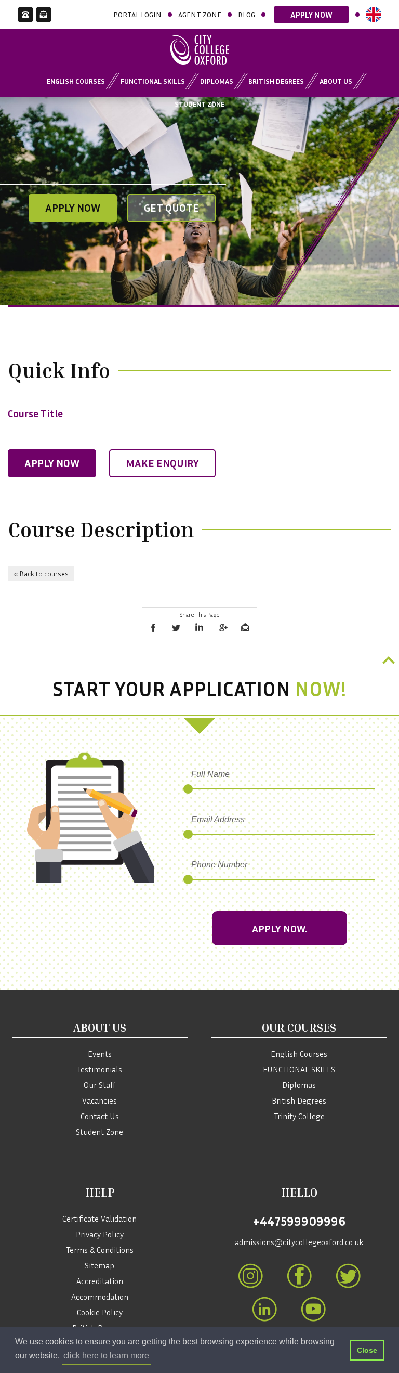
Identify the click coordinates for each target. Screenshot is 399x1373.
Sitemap (99, 1265)
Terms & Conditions (100, 1250)
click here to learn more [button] (106, 1355)
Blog (246, 14)
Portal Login (137, 14)
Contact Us (100, 1116)
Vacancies (99, 1100)
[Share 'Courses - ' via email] (245, 628)
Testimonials (99, 1069)
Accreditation (99, 1281)
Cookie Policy (100, 1312)
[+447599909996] (25, 14)
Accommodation (99, 1296)
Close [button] (367, 1350)
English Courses (76, 80)
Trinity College (299, 1116)
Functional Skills (153, 80)
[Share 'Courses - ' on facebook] (154, 628)
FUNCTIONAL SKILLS (299, 1069)
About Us (336, 80)
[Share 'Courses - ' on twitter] (176, 628)
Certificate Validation (99, 1218)
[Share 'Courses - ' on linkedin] (199, 628)
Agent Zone (199, 14)
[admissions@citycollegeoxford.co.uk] (43, 14)
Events (100, 1053)
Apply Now (311, 14)
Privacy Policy (100, 1234)
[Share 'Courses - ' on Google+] (222, 628)
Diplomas (216, 80)
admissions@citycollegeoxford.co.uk (299, 1242)
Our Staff (100, 1085)
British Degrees (276, 80)
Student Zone (199, 103)
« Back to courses (41, 573)
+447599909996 (298, 1221)
